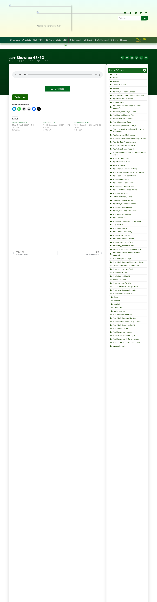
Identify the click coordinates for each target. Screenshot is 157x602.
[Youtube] (125, 13)
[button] (122, 58)
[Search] (144, 18)
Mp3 (35, 40)
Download (58, 89)
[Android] (146, 13)
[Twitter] (141, 13)
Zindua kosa (20, 97)
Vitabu (58, 40)
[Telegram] (136, 13)
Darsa (41, 61)
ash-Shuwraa (48, 61)
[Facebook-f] (130, 13)
